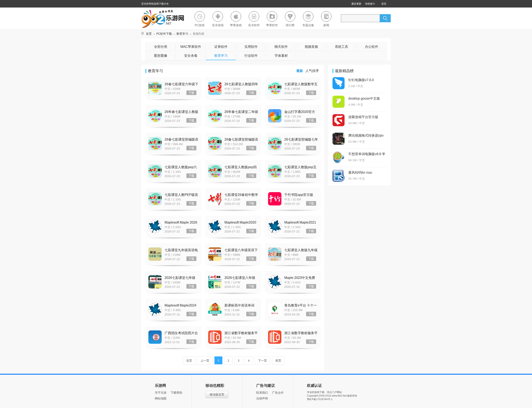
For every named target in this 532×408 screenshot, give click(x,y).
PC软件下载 (164, 33)
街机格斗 (370, 3)
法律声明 (262, 398)
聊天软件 (281, 46)
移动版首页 (217, 394)
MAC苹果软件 (190, 46)
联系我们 (262, 392)
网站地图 (160, 398)
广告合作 (278, 392)
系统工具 (341, 46)
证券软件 (221, 46)
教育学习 (182, 33)
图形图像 (160, 55)
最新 (299, 71)
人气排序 (312, 71)
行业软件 (251, 55)
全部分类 (160, 46)
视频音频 (311, 46)
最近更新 (356, 3)
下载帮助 (176, 392)
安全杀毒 (190, 55)
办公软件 (371, 46)
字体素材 (281, 55)
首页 (383, 3)
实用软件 (251, 46)
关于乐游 (160, 392)
